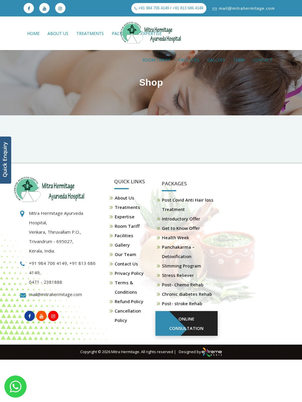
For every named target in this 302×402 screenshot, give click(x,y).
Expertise (124, 217)
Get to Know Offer (181, 228)
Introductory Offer (181, 219)
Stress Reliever (178, 275)
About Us (57, 33)
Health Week (175, 237)
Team (238, 60)
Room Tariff (156, 60)
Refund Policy (129, 301)
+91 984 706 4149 (153, 8)
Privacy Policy (129, 273)
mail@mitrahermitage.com (246, 8)
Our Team (125, 254)
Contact (262, 60)
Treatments (90, 33)
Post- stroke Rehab (182, 303)
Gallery (216, 60)
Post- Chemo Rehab (182, 285)
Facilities (188, 60)
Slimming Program (181, 266)
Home (33, 33)
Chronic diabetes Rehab (187, 294)
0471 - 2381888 (45, 282)
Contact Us (126, 264)
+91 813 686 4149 (188, 8)
